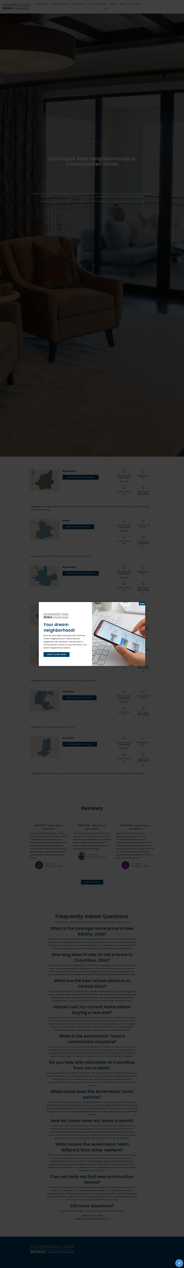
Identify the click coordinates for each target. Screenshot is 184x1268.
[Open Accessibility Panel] (179, 1263)
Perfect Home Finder (56, 654)
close (142, 604)
